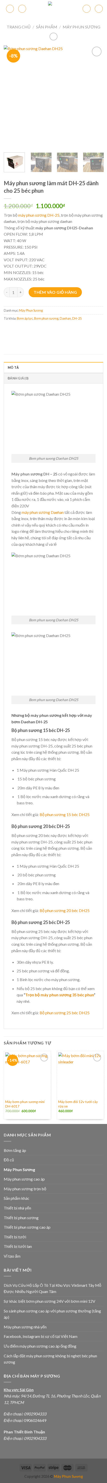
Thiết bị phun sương (21, 1217)
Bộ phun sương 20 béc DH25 (65, 910)
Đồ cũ (9, 1159)
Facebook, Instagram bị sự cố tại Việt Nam (40, 1336)
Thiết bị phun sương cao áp (27, 1227)
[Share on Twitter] (26, 329)
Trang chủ (19, 26)
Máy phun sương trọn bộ (25, 1188)
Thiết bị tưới (15, 1236)
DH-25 (77, 318)
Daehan (65, 318)
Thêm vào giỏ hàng (55, 292)
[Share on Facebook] (17, 329)
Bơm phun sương (46, 318)
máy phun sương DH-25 (38, 215)
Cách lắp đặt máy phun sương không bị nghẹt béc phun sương (50, 1359)
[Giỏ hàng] (87, 9)
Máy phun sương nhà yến (25, 1326)
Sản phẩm (46, 26)
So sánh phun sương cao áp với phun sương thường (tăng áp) (52, 1314)
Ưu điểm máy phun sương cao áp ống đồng (40, 1346)
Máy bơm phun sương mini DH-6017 (25, 1104)
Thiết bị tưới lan (18, 1246)
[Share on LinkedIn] (53, 329)
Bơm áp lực (25, 318)
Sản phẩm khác (16, 1198)
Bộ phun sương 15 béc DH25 (65, 814)
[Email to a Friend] (35, 329)
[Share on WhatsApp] (8, 329)
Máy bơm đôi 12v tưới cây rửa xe (78, 1104)
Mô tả (13, 368)
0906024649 (34, 1420)
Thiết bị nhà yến (17, 1207)
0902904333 (35, 1413)
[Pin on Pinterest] (44, 329)
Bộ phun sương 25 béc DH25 (65, 1012)
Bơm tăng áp (15, 1150)
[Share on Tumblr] (62, 329)
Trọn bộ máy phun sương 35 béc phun (59, 994)
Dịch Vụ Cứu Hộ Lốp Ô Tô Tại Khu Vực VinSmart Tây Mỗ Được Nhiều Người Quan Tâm (52, 1288)
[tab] (53, 367)
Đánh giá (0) (18, 378)
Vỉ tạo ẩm (12, 1256)
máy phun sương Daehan (43, 512)
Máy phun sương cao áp (24, 1179)
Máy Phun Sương (81, 26)
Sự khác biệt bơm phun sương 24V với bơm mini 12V (49, 1301)
